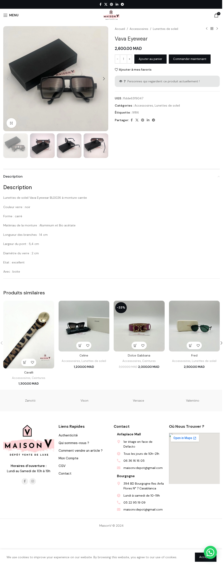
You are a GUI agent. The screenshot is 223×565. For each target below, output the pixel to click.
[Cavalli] (28, 334)
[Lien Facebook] (100, 4)
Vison (84, 400)
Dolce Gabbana (139, 355)
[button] (7, 78)
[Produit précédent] (206, 28)
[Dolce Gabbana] (139, 326)
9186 (135, 112)
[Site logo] (111, 15)
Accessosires (139, 29)
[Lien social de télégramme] (122, 4)
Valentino (192, 400)
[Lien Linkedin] (117, 4)
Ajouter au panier (150, 59)
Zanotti (30, 400)
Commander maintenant (189, 59)
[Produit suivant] (217, 28)
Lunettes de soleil (165, 29)
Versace (138, 400)
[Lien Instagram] (32, 481)
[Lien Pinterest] (111, 4)
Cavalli (28, 372)
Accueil (120, 29)
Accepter (205, 557)
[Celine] (84, 326)
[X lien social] (106, 4)
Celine (83, 355)
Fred (194, 355)
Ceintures (38, 378)
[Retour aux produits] (212, 28)
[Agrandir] (11, 123)
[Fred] (194, 326)
